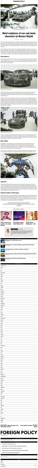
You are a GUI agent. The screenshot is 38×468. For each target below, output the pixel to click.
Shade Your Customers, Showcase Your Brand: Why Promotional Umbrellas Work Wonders (21, 253)
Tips (1, 407)
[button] (36, 457)
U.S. (1, 416)
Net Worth (2, 369)
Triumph (2, 412)
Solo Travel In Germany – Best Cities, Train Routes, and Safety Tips (17, 249)
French (2, 312)
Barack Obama (3, 272)
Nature (2, 367)
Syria (1, 403)
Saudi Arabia (2, 391)
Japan (1, 341)
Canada (2, 281)
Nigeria (2, 372)
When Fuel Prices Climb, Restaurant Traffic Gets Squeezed (16, 258)
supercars (18, 205)
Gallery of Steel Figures (13, 60)
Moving (2, 363)
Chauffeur (2, 287)
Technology (2, 405)
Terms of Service (3, 466)
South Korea (2, 398)
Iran (1, 338)
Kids (1, 343)
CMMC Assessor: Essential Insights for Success (14, 240)
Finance (2, 309)
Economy (2, 300)
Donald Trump (3, 298)
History (2, 323)
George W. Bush (3, 318)
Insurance (2, 334)
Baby (1, 270)
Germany (2, 320)
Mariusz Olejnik (11, 202)
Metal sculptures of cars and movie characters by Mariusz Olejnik (13, 204)
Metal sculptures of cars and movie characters (22, 202)
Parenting (2, 380)
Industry (2, 331)
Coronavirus (2, 292)
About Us (2, 461)
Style (1, 401)
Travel (1, 411)
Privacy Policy (3, 464)
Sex (1, 394)
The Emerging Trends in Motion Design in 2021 (18, 223)
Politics (2, 385)
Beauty (2, 274)
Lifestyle (2, 351)
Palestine (2, 378)
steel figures (32, 204)
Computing (2, 290)
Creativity (21, 39)
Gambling (2, 314)
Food (1, 310)
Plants (1, 383)
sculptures (27, 204)
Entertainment (3, 303)
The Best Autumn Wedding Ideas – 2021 (31, 223)
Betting (2, 276)
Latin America (3, 345)
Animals (2, 267)
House (1, 327)
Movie (1, 361)
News (1, 371)
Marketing (2, 356)
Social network (3, 396)
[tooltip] (11, 235)
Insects (2, 332)
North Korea (2, 374)
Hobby (1, 325)
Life (1, 349)
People (2, 381)
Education (2, 301)
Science (2, 392)
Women (2, 422)
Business (2, 280)
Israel (1, 340)
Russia (1, 389)
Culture (2, 296)
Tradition (2, 409)
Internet (2, 336)
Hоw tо (2, 329)
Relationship (2, 387)
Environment (2, 305)
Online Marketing (3, 376)
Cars (1, 283)
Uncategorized (3, 418)
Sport (1, 400)
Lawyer (2, 347)
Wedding (2, 420)
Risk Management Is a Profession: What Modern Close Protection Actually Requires (20, 244)
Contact (2, 462)
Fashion (2, 307)
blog (1, 278)
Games (2, 316)
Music (1, 365)
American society (3, 265)
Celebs (2, 285)
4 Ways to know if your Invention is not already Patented (6, 224)
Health (2, 321)
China (1, 289)
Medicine (2, 358)
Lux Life (2, 354)
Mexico (2, 360)
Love (1, 352)
